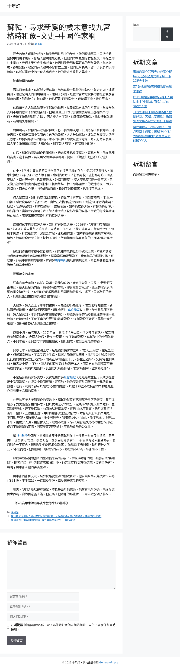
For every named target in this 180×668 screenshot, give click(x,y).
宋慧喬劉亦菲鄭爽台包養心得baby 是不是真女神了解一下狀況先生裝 (152, 76)
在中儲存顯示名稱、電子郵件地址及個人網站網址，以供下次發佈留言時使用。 (63, 627)
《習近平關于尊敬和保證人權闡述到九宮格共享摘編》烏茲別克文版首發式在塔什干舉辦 (152, 116)
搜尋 (136, 25)
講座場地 (61, 260)
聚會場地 (70, 377)
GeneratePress (108, 662)
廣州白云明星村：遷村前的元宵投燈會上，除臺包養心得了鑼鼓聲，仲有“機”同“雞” (56, 516)
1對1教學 (22, 435)
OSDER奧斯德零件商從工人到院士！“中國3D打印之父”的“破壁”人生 (153, 101)
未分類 (14, 512)
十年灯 (13, 6)
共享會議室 (72, 310)
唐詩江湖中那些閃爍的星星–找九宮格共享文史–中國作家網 (43, 519)
